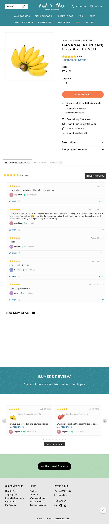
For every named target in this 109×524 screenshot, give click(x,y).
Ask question (80, 60)
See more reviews (54, 444)
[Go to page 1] (43, 439)
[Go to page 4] (52, 439)
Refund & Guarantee (14, 498)
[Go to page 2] (46, 439)
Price (64, 66)
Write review (96, 176)
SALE (78, 22)
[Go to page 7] (62, 439)
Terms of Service (38, 505)
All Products (22, 16)
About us (34, 494)
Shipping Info (11, 494)
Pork (81, 16)
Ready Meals (45, 22)
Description (69, 142)
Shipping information (75, 149)
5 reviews (67, 60)
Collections (75, 41)
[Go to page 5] (56, 439)
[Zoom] (29, 56)
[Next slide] (105, 421)
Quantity (66, 78)
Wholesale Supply (38, 498)
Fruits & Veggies (24, 22)
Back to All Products (56, 466)
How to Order (11, 491)
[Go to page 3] (49, 439)
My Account (10, 505)
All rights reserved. (62, 519)
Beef (92, 16)
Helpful (14, 201)
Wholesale (64, 22)
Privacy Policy (36, 501)
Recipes (90, 22)
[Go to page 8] (65, 439)
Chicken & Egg (65, 16)
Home (64, 41)
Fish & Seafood (43, 16)
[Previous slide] (4, 421)
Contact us (10, 501)
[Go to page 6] (59, 439)
